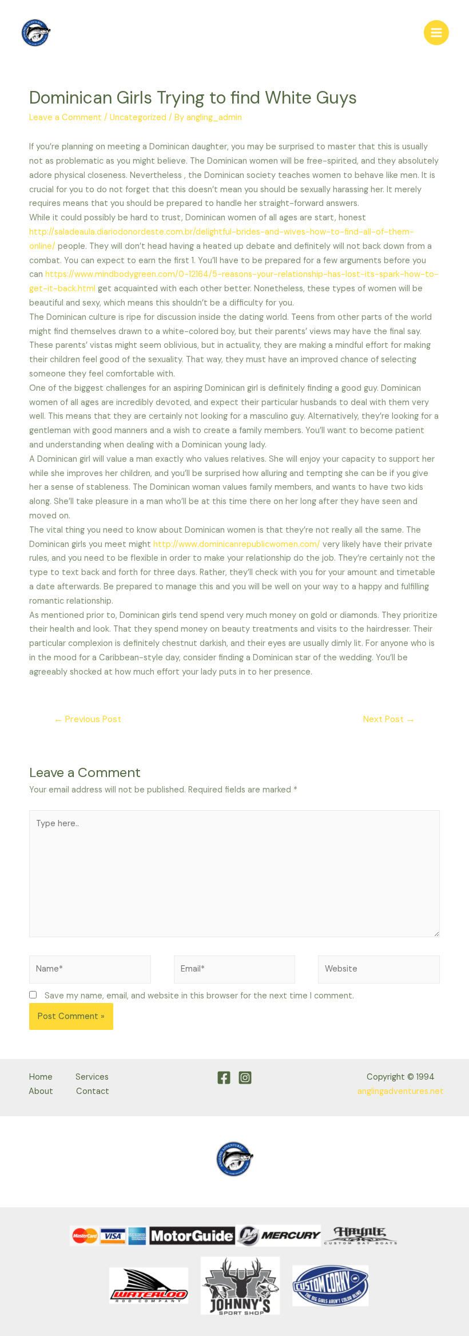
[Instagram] (245, 1078)
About (41, 1091)
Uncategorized (138, 117)
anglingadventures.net (400, 1091)
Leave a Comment (65, 117)
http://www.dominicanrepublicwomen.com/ (236, 544)
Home (41, 1077)
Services (92, 1077)
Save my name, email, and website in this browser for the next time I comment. (199, 995)
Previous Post (87, 719)
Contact (92, 1091)
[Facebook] (224, 1078)
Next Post (389, 719)
